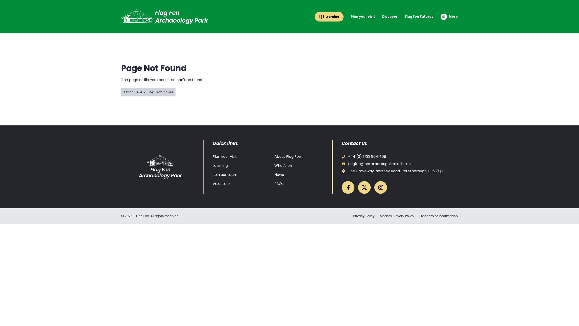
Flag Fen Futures (419, 16)
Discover (390, 16)
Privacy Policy (364, 216)
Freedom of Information (439, 216)
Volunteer (221, 183)
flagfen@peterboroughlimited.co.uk (380, 163)
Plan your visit (363, 16)
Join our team (225, 174)
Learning (220, 165)
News (279, 174)
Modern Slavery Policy (397, 216)
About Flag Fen (287, 156)
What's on (283, 165)
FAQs (279, 183)
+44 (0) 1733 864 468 (367, 156)
